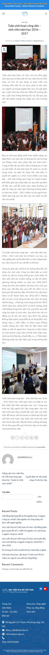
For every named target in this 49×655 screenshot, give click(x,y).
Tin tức (24, 22)
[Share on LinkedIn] (36, 438)
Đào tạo (5, 616)
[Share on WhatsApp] (13, 438)
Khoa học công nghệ (36, 604)
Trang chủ (6, 604)
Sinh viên (31, 612)
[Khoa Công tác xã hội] (24, 13)
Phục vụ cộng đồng (35, 608)
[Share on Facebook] (17, 438)
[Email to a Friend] (27, 438)
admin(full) (38, 41)
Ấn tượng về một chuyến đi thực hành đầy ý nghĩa (24, 550)
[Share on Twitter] (22, 438)
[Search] (46, 13)
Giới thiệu (6, 608)
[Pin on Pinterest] (31, 438)
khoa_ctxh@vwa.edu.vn (17, 630)
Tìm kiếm (6, 492)
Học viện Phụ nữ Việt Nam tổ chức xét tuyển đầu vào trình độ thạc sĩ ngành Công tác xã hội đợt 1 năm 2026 (24, 542)
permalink (41, 447)
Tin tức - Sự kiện (9, 612)
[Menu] (3, 13)
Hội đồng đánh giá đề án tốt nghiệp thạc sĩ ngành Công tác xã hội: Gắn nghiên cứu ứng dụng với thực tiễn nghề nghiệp (23, 519)
